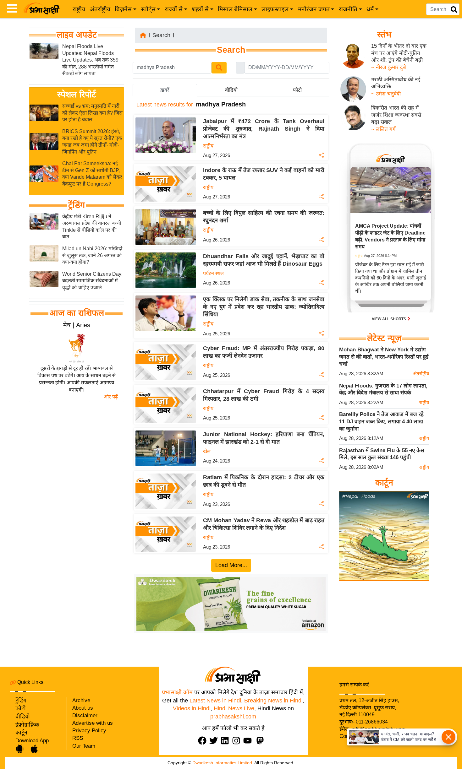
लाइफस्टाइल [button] (275, 9)
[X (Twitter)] (215, 740)
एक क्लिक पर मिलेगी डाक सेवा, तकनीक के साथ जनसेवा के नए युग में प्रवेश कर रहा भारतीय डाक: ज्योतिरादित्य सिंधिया (263, 306)
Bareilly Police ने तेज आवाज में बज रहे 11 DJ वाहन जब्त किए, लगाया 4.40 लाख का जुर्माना (381, 421)
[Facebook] (203, 740)
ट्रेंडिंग (76, 205)
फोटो (20, 708)
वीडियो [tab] (231, 90)
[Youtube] (249, 740)
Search (161, 35)
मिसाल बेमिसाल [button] (235, 9)
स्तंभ (384, 34)
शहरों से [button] (200, 9)
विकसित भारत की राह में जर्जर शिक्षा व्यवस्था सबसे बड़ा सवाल (396, 115)
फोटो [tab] (297, 90)
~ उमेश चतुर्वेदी (386, 94)
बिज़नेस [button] (123, 9)
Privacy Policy (89, 731)
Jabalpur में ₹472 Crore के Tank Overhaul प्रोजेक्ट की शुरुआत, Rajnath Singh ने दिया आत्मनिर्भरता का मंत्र (263, 128)
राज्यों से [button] (174, 9)
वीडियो (22, 716)
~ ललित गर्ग (383, 129)
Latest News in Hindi (215, 700)
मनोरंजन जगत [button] (314, 9)
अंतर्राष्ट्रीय (100, 9)
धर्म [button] (370, 9)
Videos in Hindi (192, 708)
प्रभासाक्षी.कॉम (177, 692)
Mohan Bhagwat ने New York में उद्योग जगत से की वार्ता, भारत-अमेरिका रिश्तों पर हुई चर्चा (383, 357)
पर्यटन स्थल (213, 273)
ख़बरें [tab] (164, 90)
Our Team (83, 746)
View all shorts (389, 319)
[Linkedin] (226, 740)
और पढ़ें (111, 396)
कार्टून (21, 732)
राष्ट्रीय (79, 9)
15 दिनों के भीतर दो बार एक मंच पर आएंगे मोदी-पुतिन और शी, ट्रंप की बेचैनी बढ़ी (398, 53)
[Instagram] (237, 740)
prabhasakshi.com (233, 716)
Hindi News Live (234, 708)
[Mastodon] (261, 740)
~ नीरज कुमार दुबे (388, 67)
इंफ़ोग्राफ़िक (27, 725)
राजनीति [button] (348, 9)
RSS (77, 738)
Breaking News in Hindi (273, 700)
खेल (207, 451)
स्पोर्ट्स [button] (148, 9)
